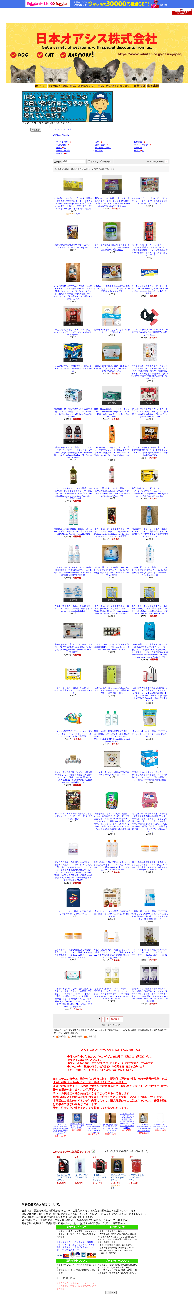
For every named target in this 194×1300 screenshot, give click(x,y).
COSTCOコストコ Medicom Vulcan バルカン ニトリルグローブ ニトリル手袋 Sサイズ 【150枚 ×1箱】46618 (112, 690)
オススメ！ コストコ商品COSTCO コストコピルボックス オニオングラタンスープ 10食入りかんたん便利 (112, 288)
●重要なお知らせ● (61, 135)
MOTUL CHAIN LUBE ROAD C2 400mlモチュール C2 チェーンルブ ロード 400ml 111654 (110, 1128)
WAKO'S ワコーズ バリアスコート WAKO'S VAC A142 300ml (77, 1126)
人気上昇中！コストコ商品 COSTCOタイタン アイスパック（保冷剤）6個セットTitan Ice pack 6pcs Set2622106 (73, 608)
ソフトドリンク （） (144, 145)
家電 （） (139, 151)
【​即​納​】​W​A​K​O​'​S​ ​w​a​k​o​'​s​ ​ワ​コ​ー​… (82, 1177)
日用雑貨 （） (141, 142)
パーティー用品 (63, 151)
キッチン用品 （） (65, 142)
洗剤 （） (100, 142)
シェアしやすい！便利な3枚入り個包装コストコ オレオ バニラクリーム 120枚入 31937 (73, 368)
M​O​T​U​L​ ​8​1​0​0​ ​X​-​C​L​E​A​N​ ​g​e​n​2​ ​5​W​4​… (118, 1177)
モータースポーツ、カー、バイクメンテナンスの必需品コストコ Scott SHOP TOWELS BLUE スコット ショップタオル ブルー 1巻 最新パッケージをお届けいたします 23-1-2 (150, 250)
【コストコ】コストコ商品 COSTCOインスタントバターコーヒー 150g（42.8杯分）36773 (150, 734)
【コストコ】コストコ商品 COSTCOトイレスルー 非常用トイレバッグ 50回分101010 (73, 690)
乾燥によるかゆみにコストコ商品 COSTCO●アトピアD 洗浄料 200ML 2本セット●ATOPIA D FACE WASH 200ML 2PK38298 (73, 531)
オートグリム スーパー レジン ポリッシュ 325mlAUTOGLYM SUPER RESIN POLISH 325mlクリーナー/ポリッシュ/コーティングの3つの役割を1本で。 (127, 1121)
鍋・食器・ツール (103, 148)
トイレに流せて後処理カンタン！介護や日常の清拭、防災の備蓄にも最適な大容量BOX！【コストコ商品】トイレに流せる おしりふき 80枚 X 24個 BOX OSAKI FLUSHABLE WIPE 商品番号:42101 (73, 777)
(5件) (78, 214)
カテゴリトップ (58, 129)
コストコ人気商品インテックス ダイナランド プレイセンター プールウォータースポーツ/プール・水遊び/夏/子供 (73, 734)
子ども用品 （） (64, 145)
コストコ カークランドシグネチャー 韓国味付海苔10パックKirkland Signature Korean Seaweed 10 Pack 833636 (111, 647)
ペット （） (62, 153)
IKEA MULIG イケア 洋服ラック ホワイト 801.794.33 (160, 1126)
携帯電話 (99, 151)
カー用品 (138, 148)
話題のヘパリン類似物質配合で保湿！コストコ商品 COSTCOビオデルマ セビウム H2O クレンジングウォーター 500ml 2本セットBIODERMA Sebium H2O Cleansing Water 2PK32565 (112, 736)
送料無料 (107, 162)
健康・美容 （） (103, 145)
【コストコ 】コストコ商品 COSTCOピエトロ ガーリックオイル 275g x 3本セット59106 (112, 914)
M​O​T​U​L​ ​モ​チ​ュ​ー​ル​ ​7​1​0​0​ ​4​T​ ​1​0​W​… (136, 1177)
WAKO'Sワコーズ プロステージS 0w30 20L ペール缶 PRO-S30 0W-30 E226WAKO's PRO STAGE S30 (93, 1128)
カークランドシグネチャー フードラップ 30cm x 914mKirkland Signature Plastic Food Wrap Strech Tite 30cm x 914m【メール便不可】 (149, 290)
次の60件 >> (116, 1019)
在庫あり (94, 162)
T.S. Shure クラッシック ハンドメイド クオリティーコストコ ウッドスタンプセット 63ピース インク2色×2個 (150, 201)
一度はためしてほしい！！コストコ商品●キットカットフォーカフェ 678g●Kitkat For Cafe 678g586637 (73, 332)
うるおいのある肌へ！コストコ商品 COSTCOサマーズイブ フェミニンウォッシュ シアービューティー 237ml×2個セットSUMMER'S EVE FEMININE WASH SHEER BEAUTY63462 (112, 994)
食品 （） (61, 148)
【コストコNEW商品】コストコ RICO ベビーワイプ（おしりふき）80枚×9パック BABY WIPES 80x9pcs (112, 368)
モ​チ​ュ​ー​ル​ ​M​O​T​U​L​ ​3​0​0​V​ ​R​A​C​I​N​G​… (64, 1177)
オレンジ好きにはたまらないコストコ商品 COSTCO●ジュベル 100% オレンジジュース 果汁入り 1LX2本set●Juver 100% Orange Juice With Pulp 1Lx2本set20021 (112, 452)
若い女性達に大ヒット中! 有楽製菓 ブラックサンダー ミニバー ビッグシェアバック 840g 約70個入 (73, 816)
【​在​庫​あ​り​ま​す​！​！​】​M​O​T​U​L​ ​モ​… (99, 1177)
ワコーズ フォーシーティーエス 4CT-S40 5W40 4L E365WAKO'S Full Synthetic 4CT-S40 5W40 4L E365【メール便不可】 (60, 1129)
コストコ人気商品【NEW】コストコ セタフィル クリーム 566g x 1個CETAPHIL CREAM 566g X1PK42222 (111, 247)
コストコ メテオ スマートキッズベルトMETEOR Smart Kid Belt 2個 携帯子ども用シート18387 (150, 332)
